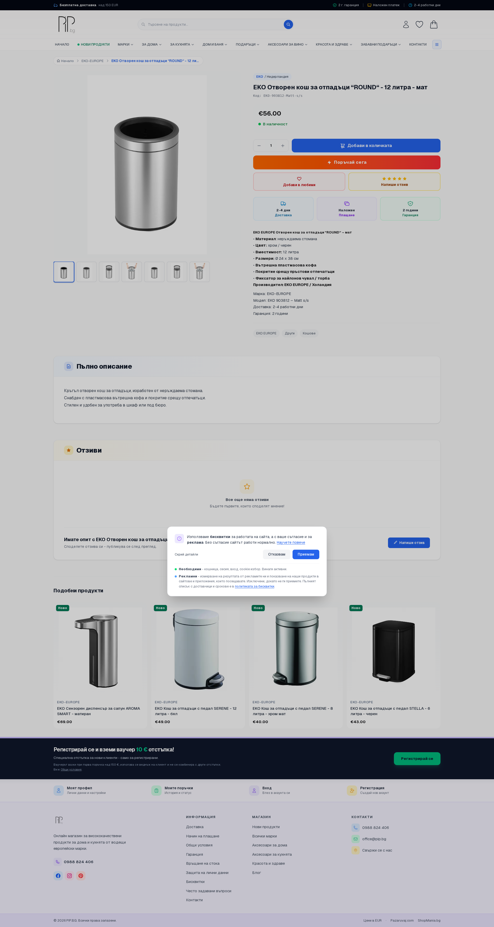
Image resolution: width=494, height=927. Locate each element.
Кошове (309, 333)
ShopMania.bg (429, 920)
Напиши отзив (412, 542)
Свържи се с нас (377, 850)
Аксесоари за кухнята (272, 854)
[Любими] (419, 24)
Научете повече (291, 542)
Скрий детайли (186, 554)
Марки (123, 44)
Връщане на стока (202, 863)
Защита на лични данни (207, 872)
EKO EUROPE (266, 333)
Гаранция (194, 854)
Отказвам (276, 554)
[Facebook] (58, 875)
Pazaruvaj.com (402, 920)
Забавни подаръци (379, 44)
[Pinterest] (80, 875)
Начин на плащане (202, 836)
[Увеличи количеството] (282, 146)
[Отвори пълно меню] (437, 44)
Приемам (306, 554)
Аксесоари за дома (269, 845)
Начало (62, 44)
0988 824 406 (375, 827)
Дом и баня (212, 44)
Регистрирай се (417, 758)
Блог (256, 872)
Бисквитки (195, 881)
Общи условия (71, 769)
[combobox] (216, 24)
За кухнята (180, 44)
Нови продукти (95, 44)
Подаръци (245, 44)
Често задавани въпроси (208, 890)
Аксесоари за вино (286, 44)
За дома (150, 44)
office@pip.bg (374, 838)
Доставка (195, 826)
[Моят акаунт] (406, 24)
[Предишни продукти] (54, 666)
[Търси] (288, 24)
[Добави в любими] (140, 609)
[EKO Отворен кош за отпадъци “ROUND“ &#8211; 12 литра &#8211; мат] (63, 271)
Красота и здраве (332, 44)
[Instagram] (69, 875)
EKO (272, 76)
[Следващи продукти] (439, 666)
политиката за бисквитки (254, 586)
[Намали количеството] (259, 146)
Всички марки (264, 836)
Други (290, 333)
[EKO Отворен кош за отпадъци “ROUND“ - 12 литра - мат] (154, 272)
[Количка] (433, 24)
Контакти (418, 44)
